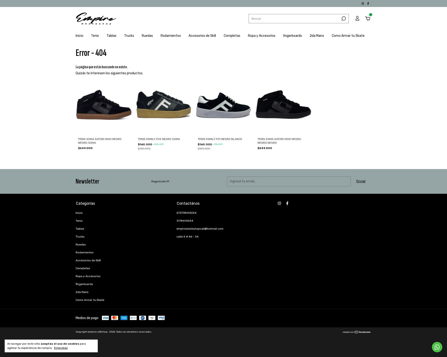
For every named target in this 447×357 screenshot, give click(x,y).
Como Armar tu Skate (348, 36)
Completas (232, 36)
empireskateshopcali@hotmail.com (200, 228)
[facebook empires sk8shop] (368, 3)
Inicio (79, 36)
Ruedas (147, 36)
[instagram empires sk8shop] (363, 3)
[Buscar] (343, 18)
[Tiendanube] (356, 333)
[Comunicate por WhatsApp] (437, 347)
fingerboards (292, 36)
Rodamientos (171, 36)
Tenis (95, 36)
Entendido (61, 348)
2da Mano (317, 36)
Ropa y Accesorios (261, 36)
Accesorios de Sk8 (202, 36)
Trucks (129, 36)
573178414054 (186, 212)
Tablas (111, 36)
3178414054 (184, 220)
